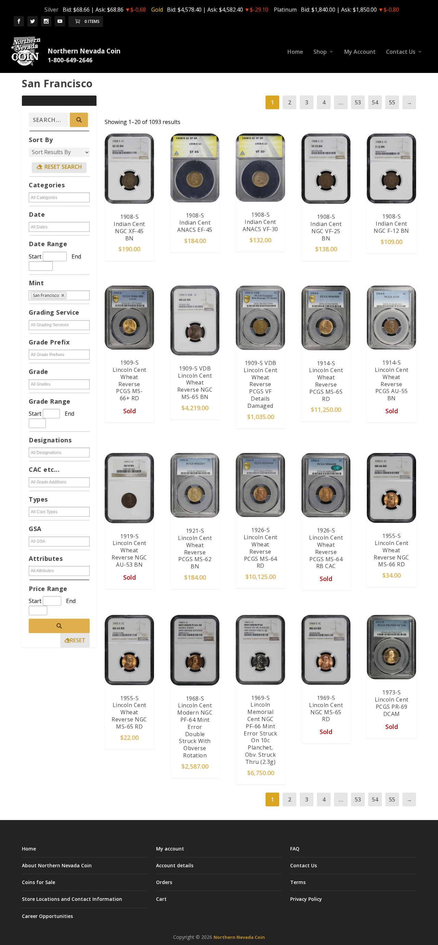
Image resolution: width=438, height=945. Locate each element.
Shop (320, 52)
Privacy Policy (306, 899)
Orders (164, 882)
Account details (174, 865)
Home (295, 52)
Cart (161, 899)
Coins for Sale (38, 882)
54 (375, 102)
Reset (78, 640)
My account (170, 848)
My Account (360, 52)
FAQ (294, 848)
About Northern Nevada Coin (57, 865)
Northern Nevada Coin (239, 937)
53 (358, 102)
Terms (298, 882)
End (76, 256)
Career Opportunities (47, 916)
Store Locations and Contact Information (72, 899)
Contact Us (400, 52)
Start (35, 256)
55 (392, 102)
